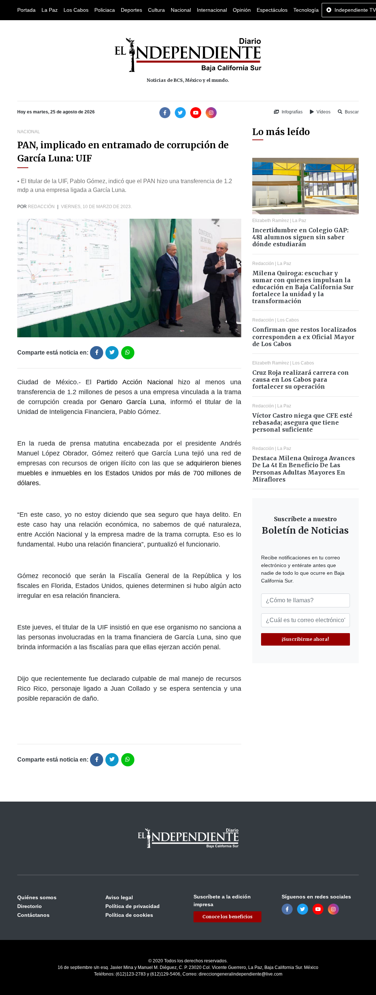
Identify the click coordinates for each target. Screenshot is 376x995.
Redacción (41, 206)
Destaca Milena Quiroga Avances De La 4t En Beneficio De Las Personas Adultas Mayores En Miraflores (303, 468)
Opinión (242, 10)
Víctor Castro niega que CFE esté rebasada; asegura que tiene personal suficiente (302, 422)
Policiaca (104, 10)
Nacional (181, 10)
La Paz (49, 10)
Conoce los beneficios (227, 916)
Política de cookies (129, 915)
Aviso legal (119, 897)
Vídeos (322, 112)
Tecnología (306, 10)
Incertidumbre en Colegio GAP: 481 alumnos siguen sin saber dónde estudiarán (300, 237)
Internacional (212, 10)
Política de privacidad (132, 906)
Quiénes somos (37, 897)
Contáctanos (33, 915)
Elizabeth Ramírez (270, 220)
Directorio (29, 906)
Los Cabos (76, 10)
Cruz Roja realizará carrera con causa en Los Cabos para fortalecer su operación (300, 379)
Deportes (131, 10)
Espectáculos (272, 10)
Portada (26, 10)
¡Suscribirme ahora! (305, 639)
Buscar (351, 112)
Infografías (292, 112)
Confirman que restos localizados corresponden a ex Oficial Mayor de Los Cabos (304, 336)
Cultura (156, 10)
